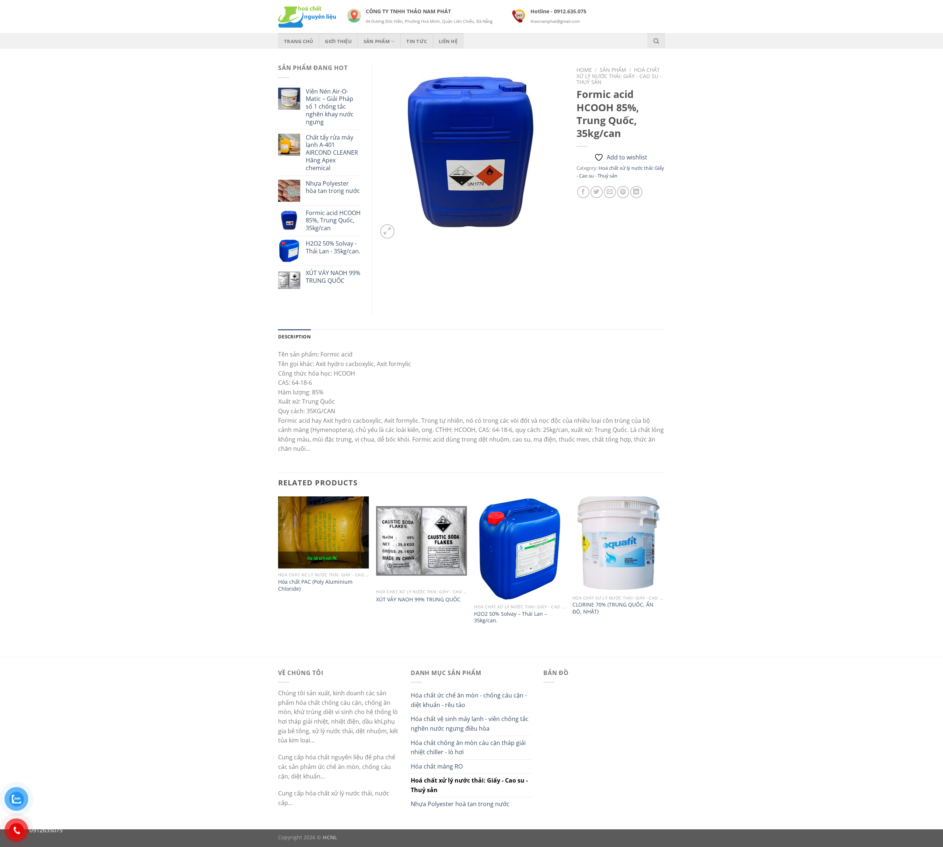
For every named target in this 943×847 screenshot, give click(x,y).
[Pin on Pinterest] (623, 192)
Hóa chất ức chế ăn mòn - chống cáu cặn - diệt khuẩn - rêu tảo (469, 700)
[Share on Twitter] (596, 192)
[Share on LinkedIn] (636, 192)
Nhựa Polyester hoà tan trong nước (460, 804)
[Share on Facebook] (583, 192)
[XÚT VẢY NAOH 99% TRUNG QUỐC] (421, 541)
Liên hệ (448, 41)
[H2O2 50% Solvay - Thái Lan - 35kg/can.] (519, 548)
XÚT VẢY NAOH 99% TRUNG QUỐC (418, 599)
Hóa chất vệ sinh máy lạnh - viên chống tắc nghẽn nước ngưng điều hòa (470, 723)
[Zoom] (387, 231)
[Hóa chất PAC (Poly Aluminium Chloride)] (323, 532)
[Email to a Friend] (610, 192)
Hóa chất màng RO (437, 766)
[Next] (662, 576)
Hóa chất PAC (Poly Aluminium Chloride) (315, 585)
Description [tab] (294, 336)
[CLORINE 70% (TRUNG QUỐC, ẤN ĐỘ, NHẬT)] (617, 544)
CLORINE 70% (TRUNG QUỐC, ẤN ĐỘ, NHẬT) (612, 608)
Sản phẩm (377, 41)
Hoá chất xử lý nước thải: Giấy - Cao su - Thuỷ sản (619, 75)
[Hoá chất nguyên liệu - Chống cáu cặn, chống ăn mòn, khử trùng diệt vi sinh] (307, 17)
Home (584, 69)
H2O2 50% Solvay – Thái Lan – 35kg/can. (510, 617)
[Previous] (278, 576)
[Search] (656, 41)
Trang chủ (298, 41)
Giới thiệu (338, 41)
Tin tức (416, 41)
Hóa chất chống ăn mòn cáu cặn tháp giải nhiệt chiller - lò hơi (468, 747)
